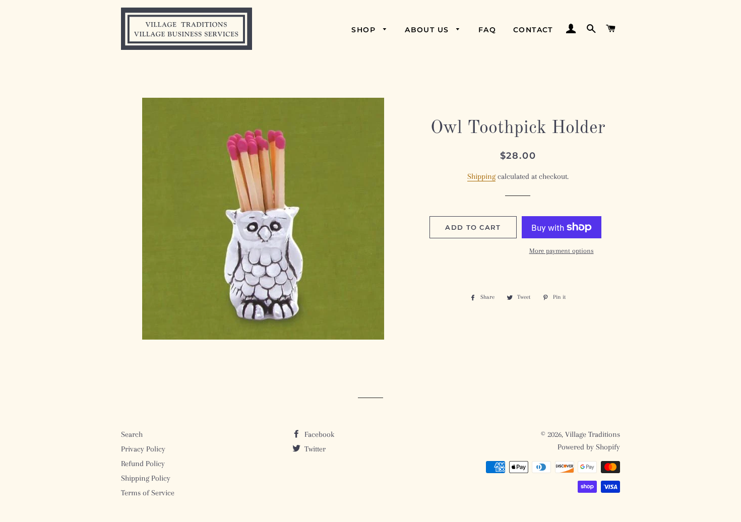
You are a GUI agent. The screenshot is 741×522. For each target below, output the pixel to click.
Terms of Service (147, 492)
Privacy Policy (143, 448)
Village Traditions (592, 434)
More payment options (561, 250)
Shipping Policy (145, 478)
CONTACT (533, 29)
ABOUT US (428, 29)
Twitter (314, 448)
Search (132, 434)
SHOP (364, 29)
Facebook (318, 434)
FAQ (487, 29)
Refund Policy (143, 463)
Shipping (481, 176)
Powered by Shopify (589, 446)
